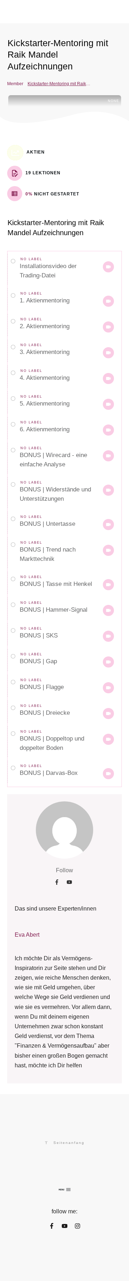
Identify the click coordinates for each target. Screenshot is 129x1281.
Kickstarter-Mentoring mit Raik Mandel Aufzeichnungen (58, 54)
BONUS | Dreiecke (45, 712)
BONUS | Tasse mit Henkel (56, 584)
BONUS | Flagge (42, 687)
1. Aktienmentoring (45, 300)
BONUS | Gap (38, 661)
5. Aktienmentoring (45, 403)
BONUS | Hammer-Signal (53, 609)
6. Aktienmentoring (45, 429)
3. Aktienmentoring (45, 352)
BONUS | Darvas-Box (49, 773)
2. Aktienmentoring (45, 326)
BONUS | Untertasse (47, 523)
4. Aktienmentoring (45, 377)
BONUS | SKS (39, 635)
